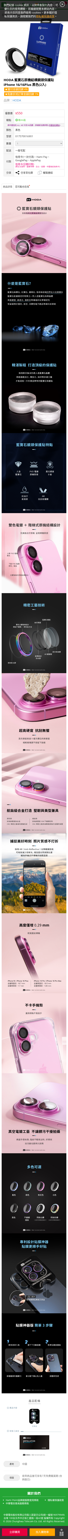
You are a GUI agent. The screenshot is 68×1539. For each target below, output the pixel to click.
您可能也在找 (22, 186)
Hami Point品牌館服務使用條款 (22, 1500)
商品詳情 (7, 186)
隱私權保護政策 (56, 1500)
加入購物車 (42, 1532)
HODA (17, 100)
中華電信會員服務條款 (17, 1503)
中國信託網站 (54, 125)
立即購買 (14, 1532)
